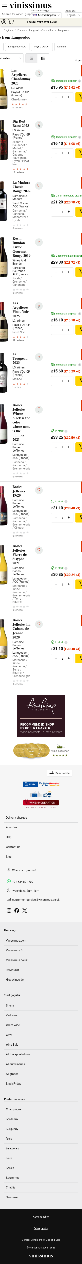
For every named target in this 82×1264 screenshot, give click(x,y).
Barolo (10, 1168)
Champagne (13, 1109)
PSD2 (33, 784)
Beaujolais (12, 1148)
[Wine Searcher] (41, 751)
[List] (31, 58)
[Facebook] (17, 912)
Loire (9, 1158)
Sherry (10, 1005)
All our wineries (15, 1064)
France (21, 30)
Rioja (9, 1138)
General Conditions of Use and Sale (41, 1239)
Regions (8, 30)
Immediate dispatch (68, 81)
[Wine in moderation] (41, 804)
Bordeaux (12, 1119)
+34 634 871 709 (22, 881)
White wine (13, 1025)
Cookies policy (41, 1216)
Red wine (12, 1015)
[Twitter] (25, 912)
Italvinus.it (12, 969)
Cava (9, 1034)
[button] (3, 21)
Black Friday (13, 1083)
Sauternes (13, 1177)
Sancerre (12, 1197)
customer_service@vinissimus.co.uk (36, 899)
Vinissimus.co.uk (16, 960)
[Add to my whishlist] (39, 186)
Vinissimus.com (16, 940)
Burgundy (12, 1128)
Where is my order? (24, 870)
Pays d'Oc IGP (41, 46)
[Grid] (43, 58)
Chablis (10, 1187)
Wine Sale (12, 1044)
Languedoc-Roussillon (41, 30)
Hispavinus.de (15, 979)
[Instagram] (10, 912)
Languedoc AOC (17, 46)
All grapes (12, 1073)
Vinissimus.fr (14, 950)
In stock (60, 431)
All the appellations (18, 1054)
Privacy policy (41, 1228)
